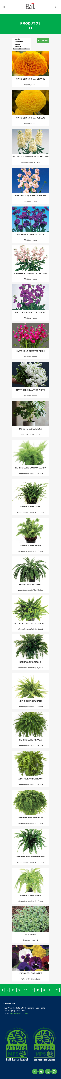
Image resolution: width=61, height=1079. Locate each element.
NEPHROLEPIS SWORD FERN (30, 856)
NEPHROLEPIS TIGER (30, 895)
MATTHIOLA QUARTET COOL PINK (30, 273)
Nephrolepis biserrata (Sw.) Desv (30, 668)
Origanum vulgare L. (30, 940)
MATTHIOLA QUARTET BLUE (30, 234)
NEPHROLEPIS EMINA (30, 545)
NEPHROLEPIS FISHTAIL (30, 584)
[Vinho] (21, 44)
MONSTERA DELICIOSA (30, 429)
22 (56, 990)
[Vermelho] (21, 42)
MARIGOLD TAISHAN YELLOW (30, 118)
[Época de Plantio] (21, 49)
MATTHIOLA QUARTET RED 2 (30, 351)
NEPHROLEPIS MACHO (30, 662)
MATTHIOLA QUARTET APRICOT (30, 195)
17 (25, 990)
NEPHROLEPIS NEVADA (30, 740)
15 (13, 990)
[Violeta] (21, 46)
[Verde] (21, 39)
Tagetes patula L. (30, 85)
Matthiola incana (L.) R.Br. (31, 162)
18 (31, 990)
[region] (30, 1056)
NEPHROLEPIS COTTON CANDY (30, 468)
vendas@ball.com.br (19, 1013)
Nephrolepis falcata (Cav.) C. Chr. (30, 590)
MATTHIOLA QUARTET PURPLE (30, 312)
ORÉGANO (30, 934)
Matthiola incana (30, 201)
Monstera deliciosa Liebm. (30, 435)
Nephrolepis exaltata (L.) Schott (30, 473)
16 (19, 990)
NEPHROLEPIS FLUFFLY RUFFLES (30, 623)
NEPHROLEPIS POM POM (30, 817)
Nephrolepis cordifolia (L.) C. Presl (30, 512)
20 (44, 990)
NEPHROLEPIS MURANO (30, 701)
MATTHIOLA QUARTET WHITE (30, 390)
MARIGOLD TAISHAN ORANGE (30, 79)
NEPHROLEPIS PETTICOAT (30, 779)
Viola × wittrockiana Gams (31, 979)
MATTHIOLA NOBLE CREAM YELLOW (30, 157)
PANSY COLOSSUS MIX (30, 973)
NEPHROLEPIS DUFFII (30, 506)
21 (50, 990)
